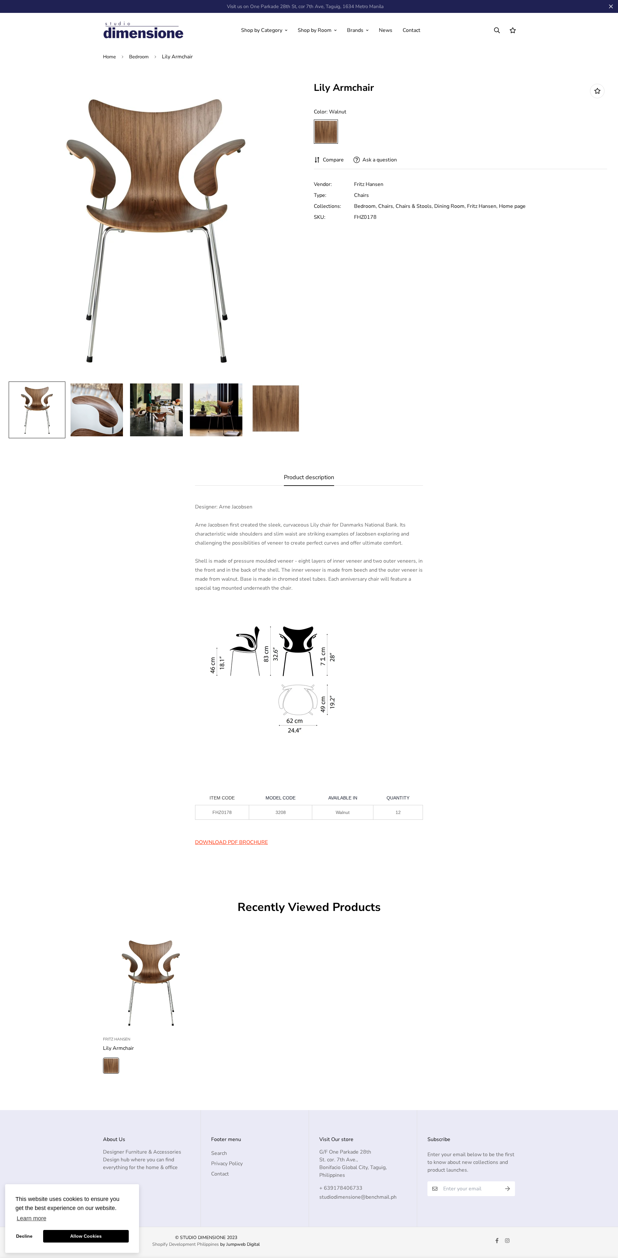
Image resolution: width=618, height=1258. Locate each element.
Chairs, (386, 206)
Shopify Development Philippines (185, 1244)
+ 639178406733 (340, 1188)
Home (109, 56)
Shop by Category (261, 30)
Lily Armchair (118, 1048)
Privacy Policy (227, 1163)
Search (219, 1153)
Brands (355, 30)
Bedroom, (365, 206)
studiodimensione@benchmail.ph (358, 1197)
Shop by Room (315, 30)
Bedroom (139, 56)
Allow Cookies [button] (86, 1236)
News (385, 30)
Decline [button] (24, 1236)
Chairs (361, 195)
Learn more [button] (31, 1218)
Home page (512, 206)
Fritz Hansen (368, 184)
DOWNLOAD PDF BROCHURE (231, 842)
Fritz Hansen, (482, 206)
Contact (411, 30)
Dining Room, (450, 206)
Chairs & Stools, (414, 206)
